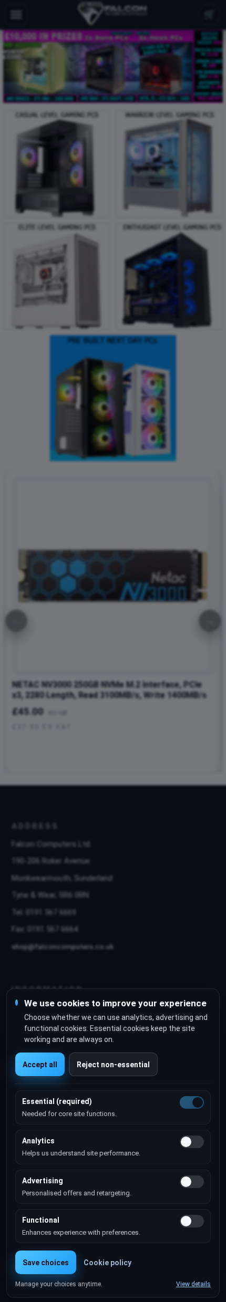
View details (193, 1284)
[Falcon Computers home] (113, 14)
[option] (112, 66)
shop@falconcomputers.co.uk (63, 946)
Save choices (46, 1262)
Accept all (40, 1064)
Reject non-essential (113, 1064)
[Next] (210, 621)
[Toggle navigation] (16, 15)
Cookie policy (107, 1262)
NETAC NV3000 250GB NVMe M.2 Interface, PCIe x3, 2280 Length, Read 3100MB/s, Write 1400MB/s (109, 690)
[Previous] (16, 621)
